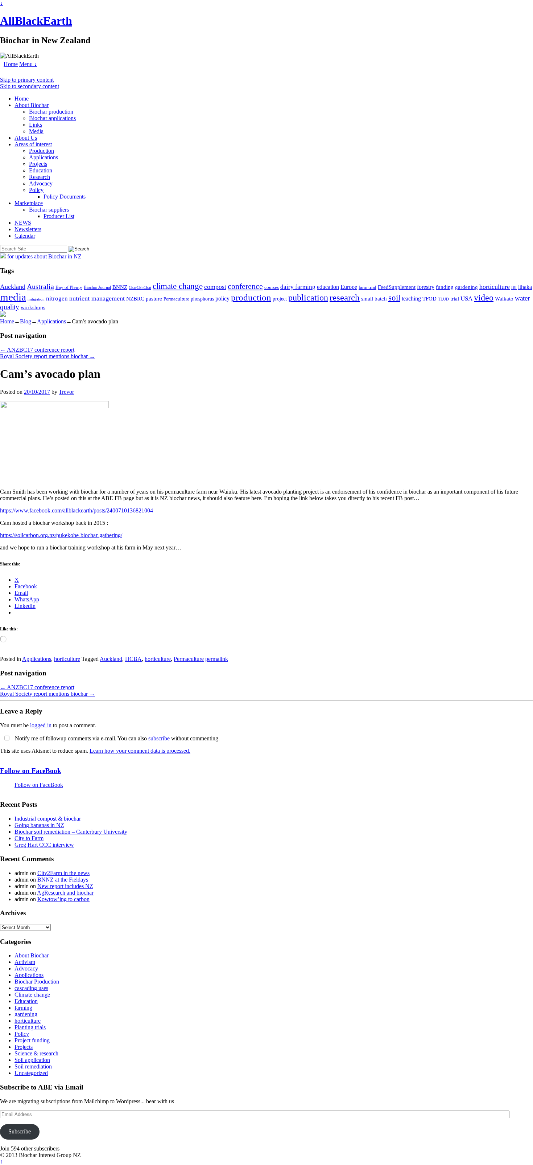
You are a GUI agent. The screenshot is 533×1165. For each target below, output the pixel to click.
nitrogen (57, 298)
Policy (36, 190)
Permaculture (176, 299)
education (328, 286)
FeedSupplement (397, 287)
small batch (374, 299)
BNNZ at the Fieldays (62, 879)
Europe (348, 286)
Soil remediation (33, 1066)
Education (40, 170)
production (251, 297)
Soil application (32, 1060)
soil (394, 297)
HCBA (133, 659)
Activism (25, 962)
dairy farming (297, 286)
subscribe (159, 738)
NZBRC (135, 299)
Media (36, 131)
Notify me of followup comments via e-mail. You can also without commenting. (116, 738)
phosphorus (202, 299)
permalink (216, 659)
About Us (26, 138)
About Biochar (32, 105)
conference (245, 286)
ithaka (525, 287)
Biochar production (51, 112)
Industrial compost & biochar (48, 819)
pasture (154, 298)
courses (271, 287)
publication (308, 297)
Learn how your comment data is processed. (140, 751)
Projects (38, 164)
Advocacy (41, 183)
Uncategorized (31, 1073)
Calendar (25, 236)
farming (23, 1008)
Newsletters (28, 229)
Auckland (12, 286)
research (345, 297)
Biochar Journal (97, 287)
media (13, 297)
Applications (43, 157)
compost (215, 286)
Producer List (59, 216)
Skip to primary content (27, 80)
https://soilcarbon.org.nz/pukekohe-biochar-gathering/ (61, 535)
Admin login (96, 1155)
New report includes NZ (65, 886)
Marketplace (29, 203)
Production (41, 151)
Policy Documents (65, 196)
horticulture (494, 286)
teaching (411, 298)
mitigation (36, 299)
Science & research (36, 1053)
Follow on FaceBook (30, 770)
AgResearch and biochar (65, 893)
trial (454, 299)
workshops (33, 307)
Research (39, 177)
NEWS (23, 223)
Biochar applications (52, 118)
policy (222, 298)
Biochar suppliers (49, 210)
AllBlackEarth (36, 20)
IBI (514, 288)
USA (466, 298)
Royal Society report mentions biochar (47, 356)
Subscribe (19, 1131)
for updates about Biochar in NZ (44, 256)
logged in (40, 725)
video (483, 297)
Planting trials (30, 1027)
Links (35, 125)
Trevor (66, 392)
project (280, 299)
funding (445, 287)
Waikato (504, 298)
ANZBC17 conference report (37, 350)
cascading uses (31, 988)
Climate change (32, 995)
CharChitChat (140, 287)
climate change (178, 286)
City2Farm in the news (63, 873)
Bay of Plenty (68, 287)
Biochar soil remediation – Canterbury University (71, 832)
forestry (425, 287)
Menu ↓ (28, 64)
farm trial (367, 287)
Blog (25, 321)
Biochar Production (37, 981)
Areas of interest (33, 144)
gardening (466, 287)
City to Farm (29, 838)
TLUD (443, 299)
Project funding (32, 1040)
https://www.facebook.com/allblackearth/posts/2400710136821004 (76, 510)
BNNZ (119, 287)
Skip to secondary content (29, 86)
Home (11, 64)
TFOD (429, 299)
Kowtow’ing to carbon (63, 899)
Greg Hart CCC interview (44, 845)
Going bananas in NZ (39, 825)
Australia (40, 286)
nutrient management (97, 298)
